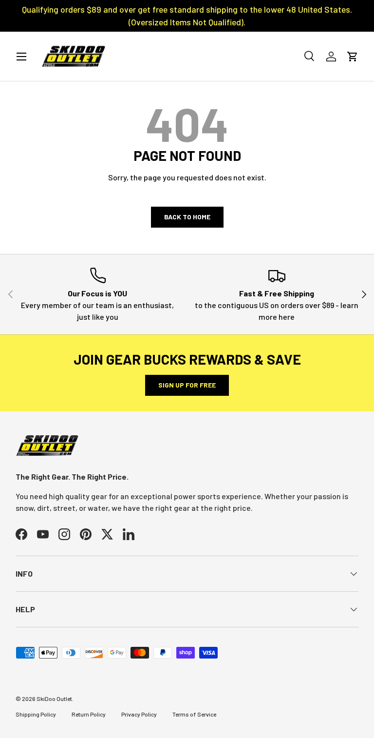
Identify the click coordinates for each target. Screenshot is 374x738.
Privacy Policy (139, 714)
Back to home (187, 217)
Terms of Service (194, 714)
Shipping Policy (36, 714)
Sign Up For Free (187, 385)
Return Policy (89, 714)
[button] (352, 56)
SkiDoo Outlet (54, 698)
